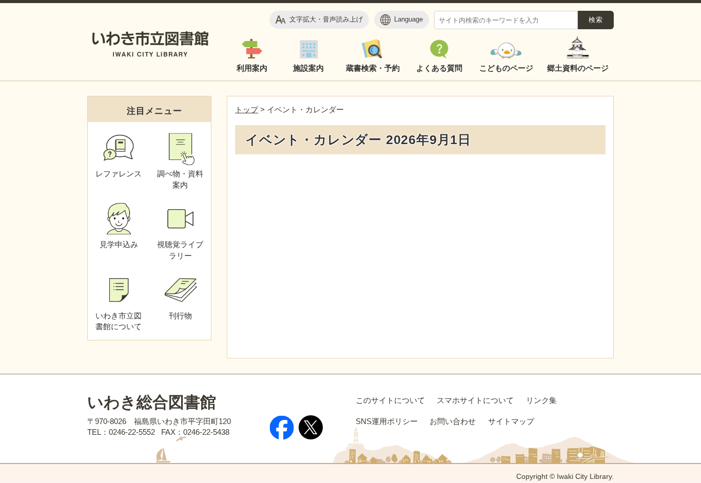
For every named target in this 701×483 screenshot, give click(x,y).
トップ (246, 109)
